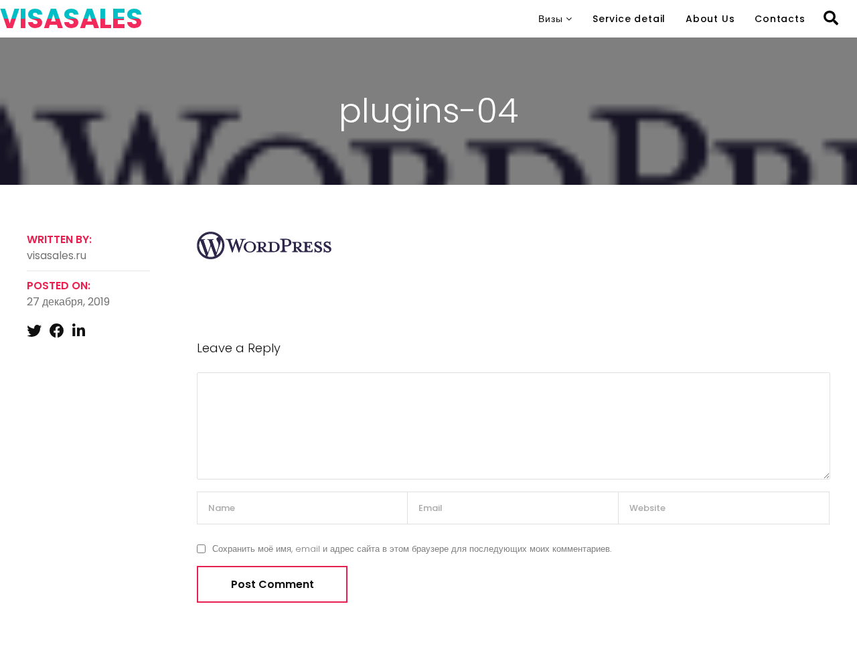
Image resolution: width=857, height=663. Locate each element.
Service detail (629, 18)
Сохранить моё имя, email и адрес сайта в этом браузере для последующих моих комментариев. (411, 548)
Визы (550, 18)
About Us (710, 18)
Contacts (780, 18)
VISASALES (71, 19)
